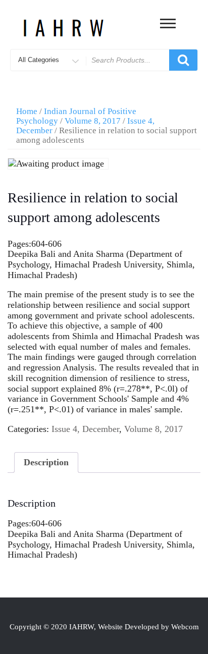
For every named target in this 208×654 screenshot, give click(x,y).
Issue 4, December (85, 429)
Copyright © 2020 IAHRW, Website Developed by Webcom (104, 627)
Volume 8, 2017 (93, 121)
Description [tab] (46, 462)
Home (26, 111)
